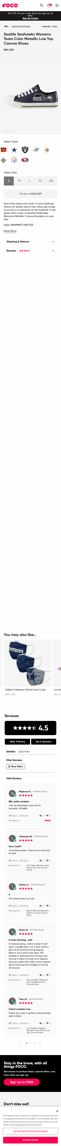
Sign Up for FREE (21, 1082)
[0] (49, 5)
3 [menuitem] (34, 1043)
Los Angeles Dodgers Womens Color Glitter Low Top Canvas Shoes (38, 1030)
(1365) (54, 27)
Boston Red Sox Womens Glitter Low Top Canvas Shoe (38, 913)
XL (40, 181)
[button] (14, 815)
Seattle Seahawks (21, 27)
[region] (30, 1126)
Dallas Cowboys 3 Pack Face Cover (25, 690)
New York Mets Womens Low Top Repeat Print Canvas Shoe (37, 982)
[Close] (57, 1111)
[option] (30, 16)
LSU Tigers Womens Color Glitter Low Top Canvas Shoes (38, 868)
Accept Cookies (30, 1140)
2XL (51, 181)
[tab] (17, 742)
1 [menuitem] (26, 1043)
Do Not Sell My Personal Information (30, 1131)
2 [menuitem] (30, 1043)
